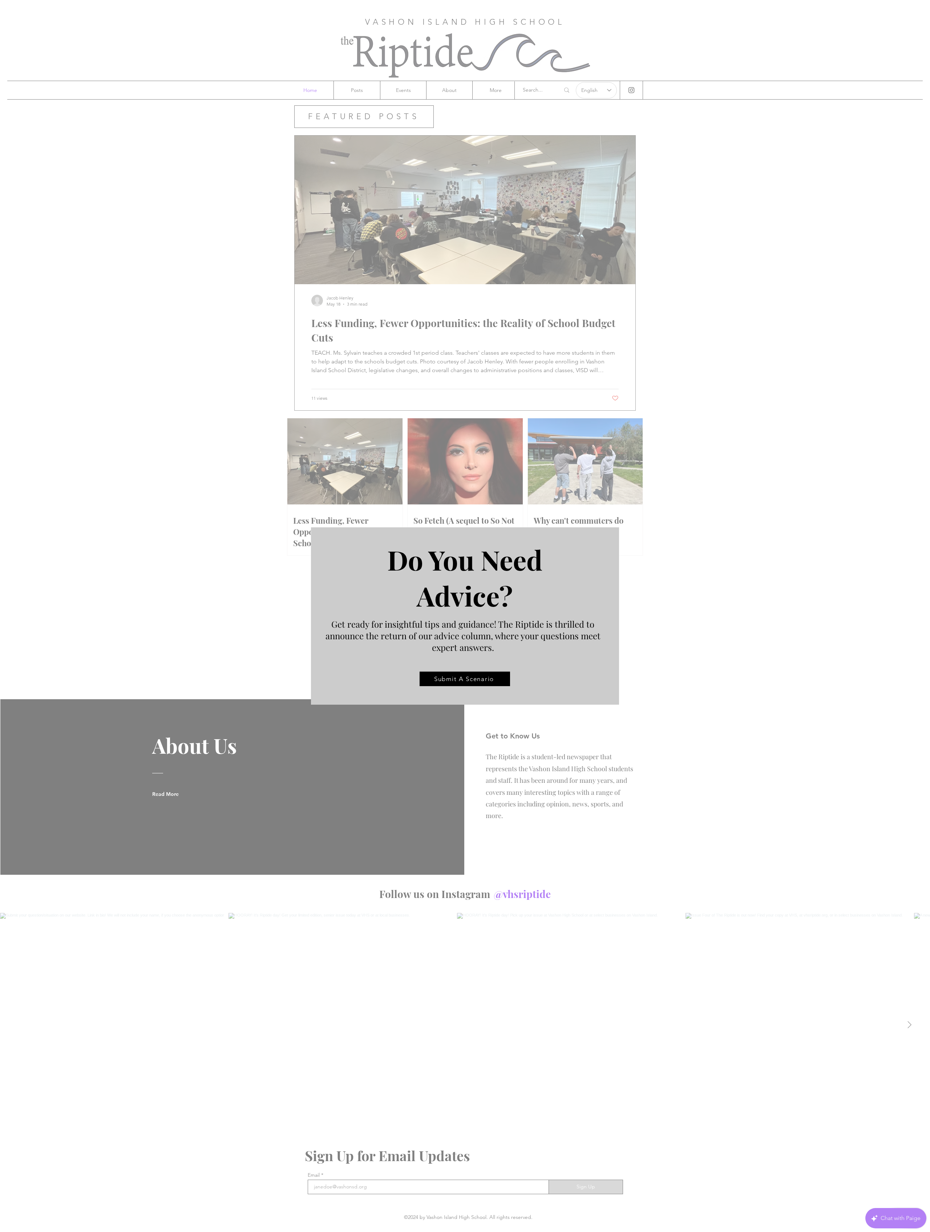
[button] (597, 516)
